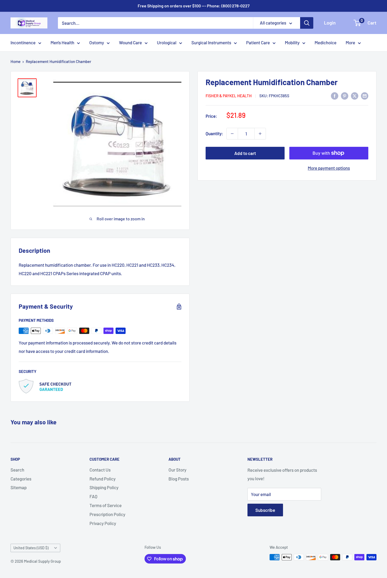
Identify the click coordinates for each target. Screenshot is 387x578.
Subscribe (265, 510)
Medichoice (325, 42)
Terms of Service (106, 505)
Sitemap (19, 487)
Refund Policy (103, 478)
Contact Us (100, 469)
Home (16, 61)
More (350, 42)
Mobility (292, 42)
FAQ (93, 496)
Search (17, 469)
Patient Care (258, 42)
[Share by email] (364, 95)
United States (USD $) (30, 548)
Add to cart (245, 153)
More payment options (329, 168)
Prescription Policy (107, 514)
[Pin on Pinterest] (344, 95)
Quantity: (214, 133)
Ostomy (96, 42)
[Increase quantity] (260, 133)
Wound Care (130, 42)
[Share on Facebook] (334, 95)
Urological (166, 42)
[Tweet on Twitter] (354, 95)
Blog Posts (178, 478)
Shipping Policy (104, 487)
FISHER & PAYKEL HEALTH (229, 96)
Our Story (177, 469)
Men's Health (62, 42)
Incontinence (23, 42)
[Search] (306, 23)
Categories (21, 478)
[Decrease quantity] (232, 133)
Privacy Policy (103, 523)
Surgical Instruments (211, 42)
